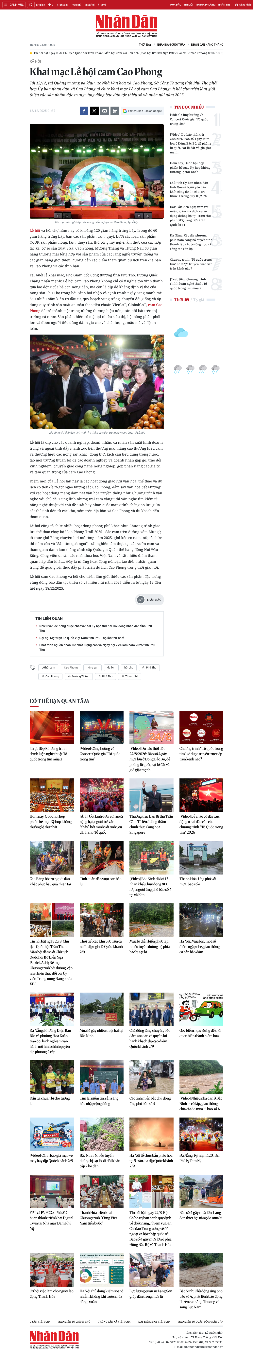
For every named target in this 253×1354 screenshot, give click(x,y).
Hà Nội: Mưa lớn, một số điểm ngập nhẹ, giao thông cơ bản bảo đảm (199, 946)
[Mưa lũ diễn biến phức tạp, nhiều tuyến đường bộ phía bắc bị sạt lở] (151, 920)
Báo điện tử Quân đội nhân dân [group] (154, 1321)
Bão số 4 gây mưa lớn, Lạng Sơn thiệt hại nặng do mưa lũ (200, 1215)
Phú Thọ (150, 667)
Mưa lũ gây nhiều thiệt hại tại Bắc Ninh (101, 1033)
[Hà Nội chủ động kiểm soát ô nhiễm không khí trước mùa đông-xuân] (102, 1270)
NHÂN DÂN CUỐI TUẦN (171, 44)
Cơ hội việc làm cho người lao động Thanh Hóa (52, 1294)
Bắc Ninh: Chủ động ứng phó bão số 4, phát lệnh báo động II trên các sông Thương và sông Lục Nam (201, 1299)
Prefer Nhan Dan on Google (145, 111)
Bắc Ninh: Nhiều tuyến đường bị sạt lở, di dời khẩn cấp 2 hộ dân (100, 1160)
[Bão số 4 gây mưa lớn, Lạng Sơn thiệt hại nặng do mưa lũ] (201, 1191)
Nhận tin (224, 4)
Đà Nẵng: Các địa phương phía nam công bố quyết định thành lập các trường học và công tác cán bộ (191, 242)
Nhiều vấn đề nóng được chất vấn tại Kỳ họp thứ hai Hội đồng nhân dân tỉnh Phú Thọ (95, 628)
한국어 (102, 4)
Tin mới (188, 4)
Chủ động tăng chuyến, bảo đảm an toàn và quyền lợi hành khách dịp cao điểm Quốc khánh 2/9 (149, 1038)
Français (62, 4)
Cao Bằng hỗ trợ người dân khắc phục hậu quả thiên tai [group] (186, 53)
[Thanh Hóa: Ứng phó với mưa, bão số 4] (201, 858)
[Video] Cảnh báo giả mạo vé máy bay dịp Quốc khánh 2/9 (51, 1158)
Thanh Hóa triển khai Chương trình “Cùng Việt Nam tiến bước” (98, 1217)
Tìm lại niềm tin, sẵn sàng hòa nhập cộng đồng (99, 1101)
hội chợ (128, 667)
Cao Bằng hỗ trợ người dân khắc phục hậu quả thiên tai (50, 881)
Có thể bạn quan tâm (59, 701)
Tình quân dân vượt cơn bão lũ (101, 881)
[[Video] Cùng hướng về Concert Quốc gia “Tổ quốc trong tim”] (102, 727)
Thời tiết (181, 299)
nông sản (92, 667)
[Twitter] (94, 111)
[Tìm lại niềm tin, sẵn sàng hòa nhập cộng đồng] (102, 1077)
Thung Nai (131, 676)
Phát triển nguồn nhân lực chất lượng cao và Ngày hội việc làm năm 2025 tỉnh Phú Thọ (97, 647)
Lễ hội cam (48, 667)
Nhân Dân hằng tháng (207, 44)
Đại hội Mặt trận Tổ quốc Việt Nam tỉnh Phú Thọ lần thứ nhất (81, 638)
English (40, 4)
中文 (51, 4)
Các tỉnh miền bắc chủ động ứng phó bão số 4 (150, 1101)
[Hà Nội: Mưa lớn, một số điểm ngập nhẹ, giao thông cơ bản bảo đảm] (201, 920)
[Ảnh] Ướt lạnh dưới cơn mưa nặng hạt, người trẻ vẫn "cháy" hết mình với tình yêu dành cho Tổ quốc (101, 824)
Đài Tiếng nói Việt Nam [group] (108, 1321)
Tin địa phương (205, 4)
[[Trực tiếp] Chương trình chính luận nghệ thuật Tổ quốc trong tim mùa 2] (52, 727)
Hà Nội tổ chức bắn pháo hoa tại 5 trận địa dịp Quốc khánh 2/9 (151, 1160)
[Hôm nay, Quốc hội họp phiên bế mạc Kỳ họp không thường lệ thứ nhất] (52, 795)
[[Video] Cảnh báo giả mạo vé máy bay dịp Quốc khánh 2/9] (52, 1134)
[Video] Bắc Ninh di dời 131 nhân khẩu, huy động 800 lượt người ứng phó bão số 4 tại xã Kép (150, 887)
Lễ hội (35, 230)
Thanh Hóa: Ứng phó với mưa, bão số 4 (197, 881)
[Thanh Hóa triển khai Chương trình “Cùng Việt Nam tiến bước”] (102, 1191)
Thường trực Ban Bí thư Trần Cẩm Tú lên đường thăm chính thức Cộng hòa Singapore (151, 824)
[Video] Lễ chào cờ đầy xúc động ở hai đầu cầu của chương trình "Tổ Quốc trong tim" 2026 (201, 824)
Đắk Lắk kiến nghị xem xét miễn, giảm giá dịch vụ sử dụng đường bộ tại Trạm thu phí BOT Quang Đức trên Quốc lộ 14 (190, 216)
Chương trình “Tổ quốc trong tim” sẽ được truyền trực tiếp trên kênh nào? (191, 263)
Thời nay (145, 44)
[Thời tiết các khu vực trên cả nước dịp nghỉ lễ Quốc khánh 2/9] (102, 920)
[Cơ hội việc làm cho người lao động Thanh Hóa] (52, 1270)
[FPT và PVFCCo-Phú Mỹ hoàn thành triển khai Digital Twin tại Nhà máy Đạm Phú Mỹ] (52, 1191)
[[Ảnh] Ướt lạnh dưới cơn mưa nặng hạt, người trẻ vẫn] (102, 795)
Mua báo (175, 4)
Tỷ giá (198, 299)
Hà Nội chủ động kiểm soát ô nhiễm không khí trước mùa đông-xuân (101, 1296)
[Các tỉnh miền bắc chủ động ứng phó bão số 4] (151, 1077)
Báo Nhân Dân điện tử (126, 26)
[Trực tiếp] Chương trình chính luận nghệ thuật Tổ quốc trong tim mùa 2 (188, 283)
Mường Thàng (80, 676)
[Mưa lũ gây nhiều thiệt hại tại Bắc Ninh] (102, 1009)
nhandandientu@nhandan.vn (203, 1347)
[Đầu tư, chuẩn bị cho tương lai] (52, 1077)
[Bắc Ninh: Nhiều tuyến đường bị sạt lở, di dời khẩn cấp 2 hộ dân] (102, 1134)
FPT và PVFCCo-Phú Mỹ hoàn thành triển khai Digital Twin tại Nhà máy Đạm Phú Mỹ (51, 1220)
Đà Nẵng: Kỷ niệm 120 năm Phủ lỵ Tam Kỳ (199, 1158)
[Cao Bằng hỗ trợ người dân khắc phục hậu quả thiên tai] (52, 858)
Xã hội (35, 61)
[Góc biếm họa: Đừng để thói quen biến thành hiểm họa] (201, 1009)
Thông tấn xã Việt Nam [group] (68, 1321)
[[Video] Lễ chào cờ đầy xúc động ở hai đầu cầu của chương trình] (201, 795)
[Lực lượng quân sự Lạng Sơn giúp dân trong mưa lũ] (151, 1270)
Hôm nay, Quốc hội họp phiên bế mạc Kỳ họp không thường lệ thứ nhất (190, 167)
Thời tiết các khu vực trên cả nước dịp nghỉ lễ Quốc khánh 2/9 (101, 946)
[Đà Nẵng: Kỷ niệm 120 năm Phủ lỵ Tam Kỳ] (201, 1134)
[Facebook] (84, 111)
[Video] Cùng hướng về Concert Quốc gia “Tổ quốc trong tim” (189, 119)
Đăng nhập (245, 4)
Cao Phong (71, 667)
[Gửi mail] (104, 111)
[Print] (114, 111)
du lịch (111, 667)
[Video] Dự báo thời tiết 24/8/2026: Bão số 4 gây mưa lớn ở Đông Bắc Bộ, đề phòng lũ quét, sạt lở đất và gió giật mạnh (190, 143)
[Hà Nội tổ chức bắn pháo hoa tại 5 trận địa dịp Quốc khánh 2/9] (151, 1134)
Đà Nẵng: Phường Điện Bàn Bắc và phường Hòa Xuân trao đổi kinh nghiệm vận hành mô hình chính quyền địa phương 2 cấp (50, 1041)
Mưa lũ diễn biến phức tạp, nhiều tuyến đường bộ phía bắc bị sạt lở (149, 946)
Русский (76, 4)
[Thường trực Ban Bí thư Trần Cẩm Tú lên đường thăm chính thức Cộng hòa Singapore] (151, 795)
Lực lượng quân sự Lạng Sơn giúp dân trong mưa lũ (150, 1294)
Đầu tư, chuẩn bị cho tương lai (50, 1101)
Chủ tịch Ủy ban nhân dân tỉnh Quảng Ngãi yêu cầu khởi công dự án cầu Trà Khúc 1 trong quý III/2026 (189, 189)
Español (89, 4)
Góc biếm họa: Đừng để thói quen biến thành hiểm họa (200, 1033)
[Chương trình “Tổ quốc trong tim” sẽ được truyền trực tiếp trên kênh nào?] (201, 727)
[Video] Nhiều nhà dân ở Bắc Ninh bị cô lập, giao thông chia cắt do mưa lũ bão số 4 (200, 1103)
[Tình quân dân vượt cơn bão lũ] (102, 858)
